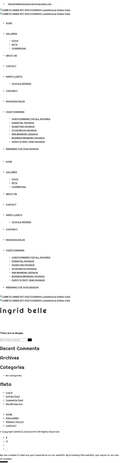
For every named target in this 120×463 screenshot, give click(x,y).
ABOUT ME (11, 55)
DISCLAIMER (12, 418)
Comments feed (14, 400)
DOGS (15, 40)
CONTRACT (12, 91)
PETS (14, 44)
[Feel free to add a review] (7, 449)
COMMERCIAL (19, 48)
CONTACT (11, 66)
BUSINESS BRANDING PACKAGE (28, 138)
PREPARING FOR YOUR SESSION (22, 149)
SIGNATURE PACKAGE (23, 126)
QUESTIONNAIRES (15, 112)
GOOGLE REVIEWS (21, 83)
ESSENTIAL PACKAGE (23, 122)
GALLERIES (11, 33)
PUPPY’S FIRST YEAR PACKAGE (28, 141)
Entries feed (13, 396)
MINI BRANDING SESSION (25, 134)
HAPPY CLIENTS (14, 76)
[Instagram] (7, 441)
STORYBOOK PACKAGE (24, 130)
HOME (9, 23)
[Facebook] (6, 437)
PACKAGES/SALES (15, 101)
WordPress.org (14, 404)
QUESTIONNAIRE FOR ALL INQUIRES (31, 119)
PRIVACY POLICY (15, 422)
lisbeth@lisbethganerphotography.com (29, 4)
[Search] (30, 339)
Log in (9, 392)
